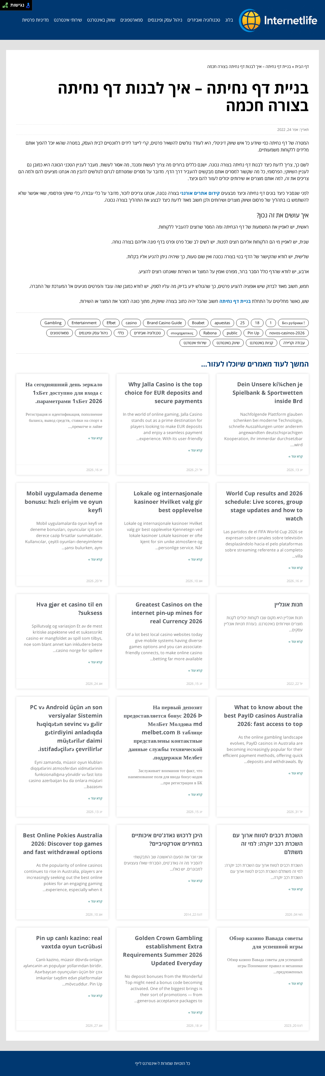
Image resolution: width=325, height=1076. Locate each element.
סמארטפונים (131, 20)
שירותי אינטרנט (68, 20)
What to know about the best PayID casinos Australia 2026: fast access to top (263, 715)
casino (131, 322)
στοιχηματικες (182, 332)
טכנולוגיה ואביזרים (203, 20)
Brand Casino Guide (164, 322)
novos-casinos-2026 (287, 332)
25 (242, 322)
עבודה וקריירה (294, 342)
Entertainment (84, 322)
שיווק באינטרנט (101, 20)
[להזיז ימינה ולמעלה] (6, 4)
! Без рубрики (293, 322)
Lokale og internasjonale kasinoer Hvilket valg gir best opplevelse (168, 501)
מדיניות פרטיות (35, 20)
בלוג (229, 20)
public (232, 332)
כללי (121, 332)
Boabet (198, 322)
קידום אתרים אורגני (200, 193)
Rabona (210, 332)
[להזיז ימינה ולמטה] (6, 6)
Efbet (111, 322)
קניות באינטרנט (261, 342)
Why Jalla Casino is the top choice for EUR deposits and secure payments (163, 392)
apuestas (222, 322)
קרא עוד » (295, 456)
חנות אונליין (288, 604)
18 (257, 322)
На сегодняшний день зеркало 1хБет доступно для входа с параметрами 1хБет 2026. (63, 392)
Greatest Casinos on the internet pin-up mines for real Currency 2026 (167, 612)
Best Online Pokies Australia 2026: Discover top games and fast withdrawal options (62, 843)
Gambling (52, 322)
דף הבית (302, 66)
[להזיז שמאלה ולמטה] (4, 6)
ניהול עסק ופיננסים (165, 20)
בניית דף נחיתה (235, 301)
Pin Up (253, 332)
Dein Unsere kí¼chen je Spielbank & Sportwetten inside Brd (268, 392)
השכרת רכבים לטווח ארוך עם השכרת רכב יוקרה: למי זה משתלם (268, 843)
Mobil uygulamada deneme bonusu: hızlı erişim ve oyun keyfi (63, 501)
